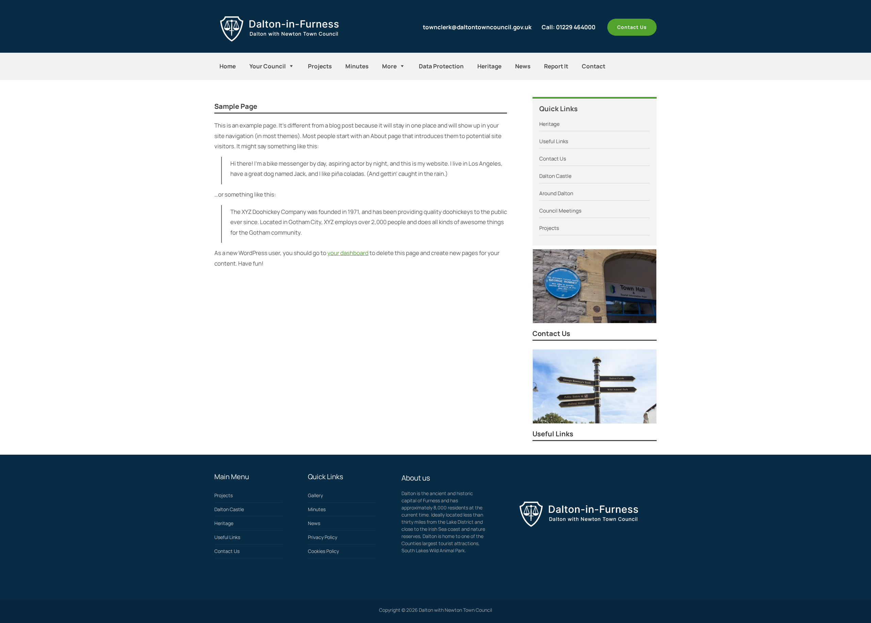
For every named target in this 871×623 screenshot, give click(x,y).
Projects (320, 66)
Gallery (315, 495)
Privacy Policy (322, 537)
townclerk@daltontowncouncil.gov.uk (477, 27)
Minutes (356, 66)
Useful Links (553, 141)
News (522, 66)
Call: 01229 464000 (568, 27)
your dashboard (347, 253)
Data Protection (441, 66)
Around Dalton (556, 193)
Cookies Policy (323, 551)
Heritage (489, 66)
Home (227, 66)
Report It (556, 66)
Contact (593, 66)
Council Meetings (560, 210)
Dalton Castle (555, 176)
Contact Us (632, 27)
